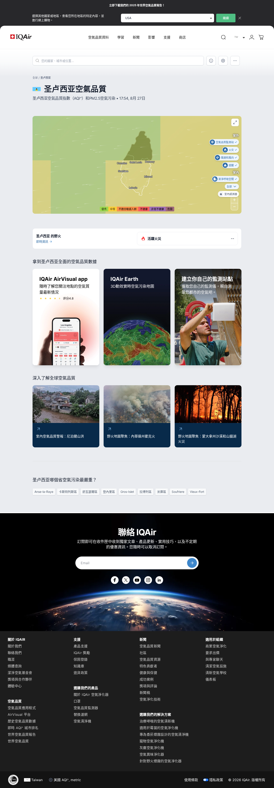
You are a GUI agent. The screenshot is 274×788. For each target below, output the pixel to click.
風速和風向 (227, 157)
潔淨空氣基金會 (20, 673)
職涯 (11, 659)
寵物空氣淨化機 (152, 741)
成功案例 (147, 679)
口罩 (77, 701)
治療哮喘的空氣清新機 (157, 721)
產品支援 (81, 646)
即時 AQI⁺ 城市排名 (23, 728)
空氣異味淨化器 (152, 754)
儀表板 (211, 679)
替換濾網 (81, 714)
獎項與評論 (148, 686)
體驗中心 (15, 686)
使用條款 (191, 780)
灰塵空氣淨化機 (152, 748)
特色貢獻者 (148, 666)
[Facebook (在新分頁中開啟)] (115, 580)
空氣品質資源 (150, 659)
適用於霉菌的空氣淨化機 (159, 728)
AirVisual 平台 (19, 714)
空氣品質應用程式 (22, 708)
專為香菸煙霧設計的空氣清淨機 (164, 734)
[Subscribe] (192, 563)
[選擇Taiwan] (238, 37)
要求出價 (213, 653)
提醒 (231, 165)
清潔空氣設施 (216, 666)
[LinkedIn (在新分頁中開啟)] (159, 580)
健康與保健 (148, 673)
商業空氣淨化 (216, 646)
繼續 (226, 18)
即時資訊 (42, 241)
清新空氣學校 (216, 673)
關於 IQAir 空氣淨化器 (91, 694)
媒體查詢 (15, 666)
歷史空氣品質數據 (22, 721)
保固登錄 (81, 659)
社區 (143, 653)
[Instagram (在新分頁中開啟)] (148, 580)
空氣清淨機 (82, 721)
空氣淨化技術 (150, 699)
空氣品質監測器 (86, 708)
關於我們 (15, 646)
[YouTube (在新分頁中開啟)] (137, 580)
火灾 (231, 150)
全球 (35, 77)
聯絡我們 (15, 653)
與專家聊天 (214, 659)
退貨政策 (81, 673)
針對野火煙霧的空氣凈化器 (161, 761)
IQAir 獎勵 (82, 653)
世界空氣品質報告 (22, 734)
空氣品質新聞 (150, 646)
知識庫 (79, 666)
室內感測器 (230, 194)
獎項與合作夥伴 (20, 679)
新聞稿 (145, 692)
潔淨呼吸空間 (226, 179)
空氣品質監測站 (225, 142)
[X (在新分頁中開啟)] (126, 580)
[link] (223, 37)
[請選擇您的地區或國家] (238, 37)
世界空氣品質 (18, 741)
